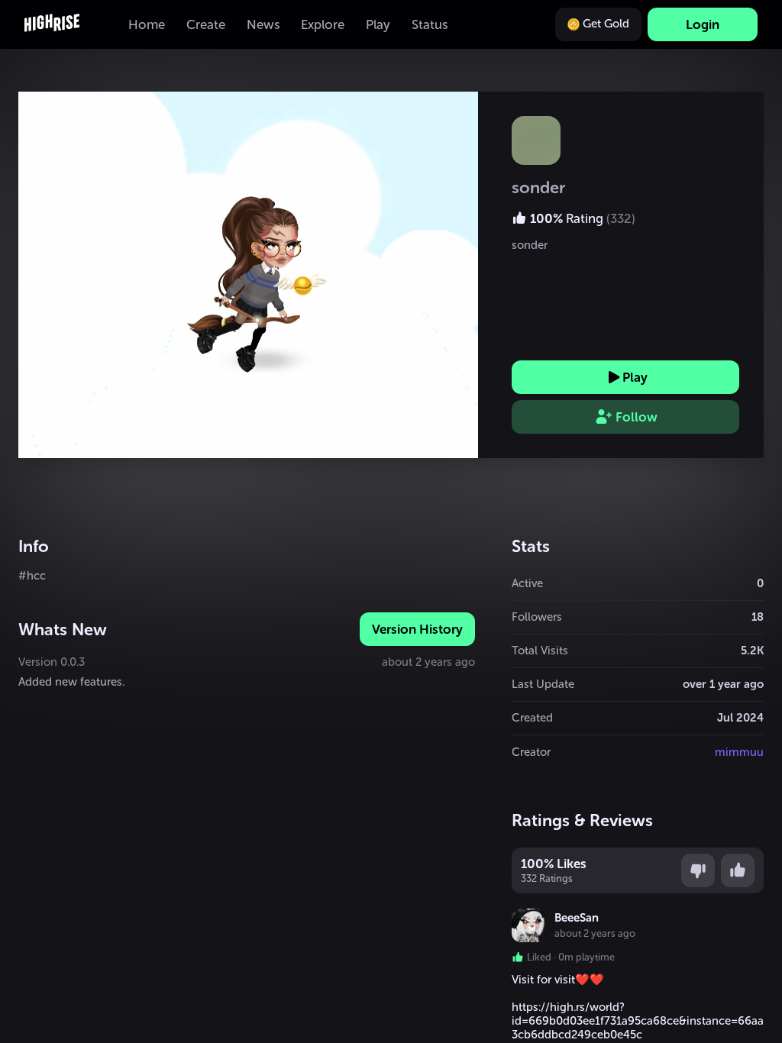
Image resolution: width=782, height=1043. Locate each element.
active (527, 583)
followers (537, 617)
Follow (637, 417)
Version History (417, 629)
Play (635, 377)
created (532, 718)
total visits (540, 650)
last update (543, 684)
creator (531, 752)
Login (702, 24)
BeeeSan (576, 918)
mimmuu (739, 752)
